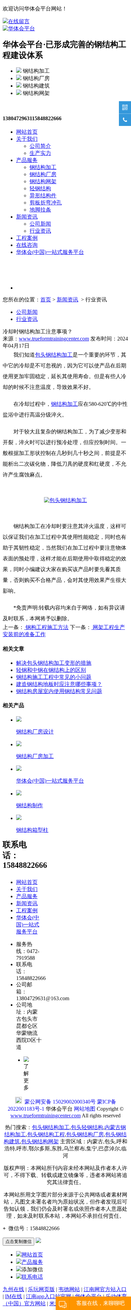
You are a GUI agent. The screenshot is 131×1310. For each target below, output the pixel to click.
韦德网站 (69, 1289)
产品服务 (27, 160)
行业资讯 (40, 231)
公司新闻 (40, 224)
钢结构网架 (43, 181)
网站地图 (84, 1109)
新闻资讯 (27, 217)
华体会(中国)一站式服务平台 (50, 252)
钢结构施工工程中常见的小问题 (53, 677)
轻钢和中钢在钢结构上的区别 (51, 670)
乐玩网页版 (41, 1289)
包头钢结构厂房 (85, 1134)
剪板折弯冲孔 (46, 202)
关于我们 (27, 139)
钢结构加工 (43, 167)
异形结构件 (43, 195)
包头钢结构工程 (46, 1134)
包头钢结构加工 (54, 355)
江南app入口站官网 (48, 1296)
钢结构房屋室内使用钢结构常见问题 (59, 691)
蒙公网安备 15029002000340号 (60, 1102)
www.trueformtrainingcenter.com (54, 338)
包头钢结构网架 (40, 1141)
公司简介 (40, 146)
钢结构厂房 (43, 174)
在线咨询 (27, 245)
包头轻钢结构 (87, 1127)
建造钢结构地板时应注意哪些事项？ (59, 684)
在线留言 (19, 21)
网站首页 (27, 132)
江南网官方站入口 (105, 1289)
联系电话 (32, 1277)
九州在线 (13, 1289)
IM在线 (13, 1296)
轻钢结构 (40, 188)
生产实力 (40, 153)
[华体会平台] (19, 28)
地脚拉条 (40, 209)
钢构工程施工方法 (46, 627)
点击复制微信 (18, 1241)
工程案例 (27, 238)
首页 (45, 299)
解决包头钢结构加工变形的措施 (53, 663)
